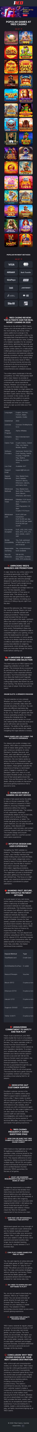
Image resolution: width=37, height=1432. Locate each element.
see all (17, 29)
